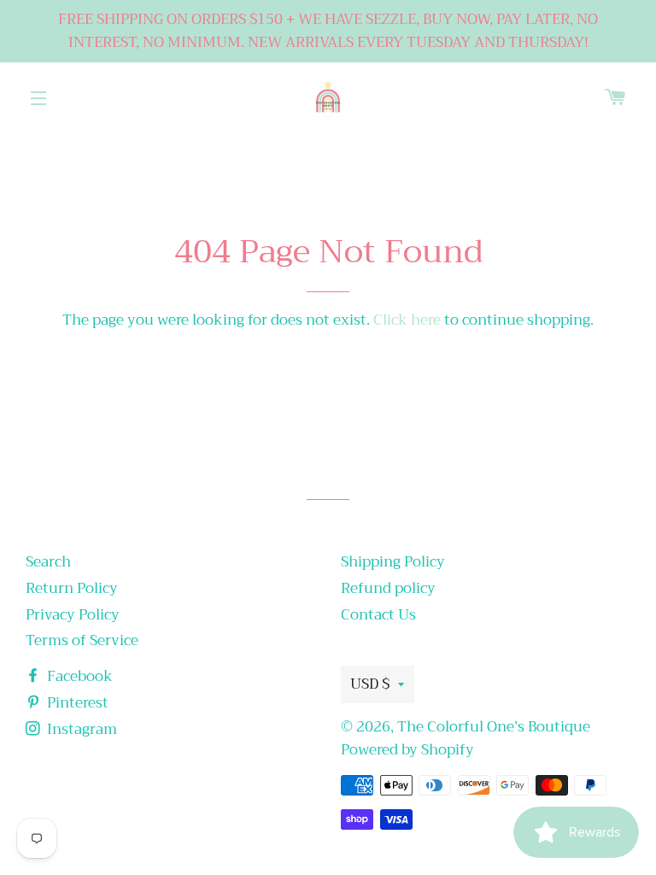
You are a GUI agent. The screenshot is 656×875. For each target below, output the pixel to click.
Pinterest (76, 702)
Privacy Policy (73, 614)
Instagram (80, 729)
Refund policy (388, 588)
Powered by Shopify (407, 749)
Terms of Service (82, 640)
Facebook (78, 676)
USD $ (370, 684)
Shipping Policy (393, 561)
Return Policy (72, 588)
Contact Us (378, 614)
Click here (407, 320)
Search (48, 561)
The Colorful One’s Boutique (493, 726)
